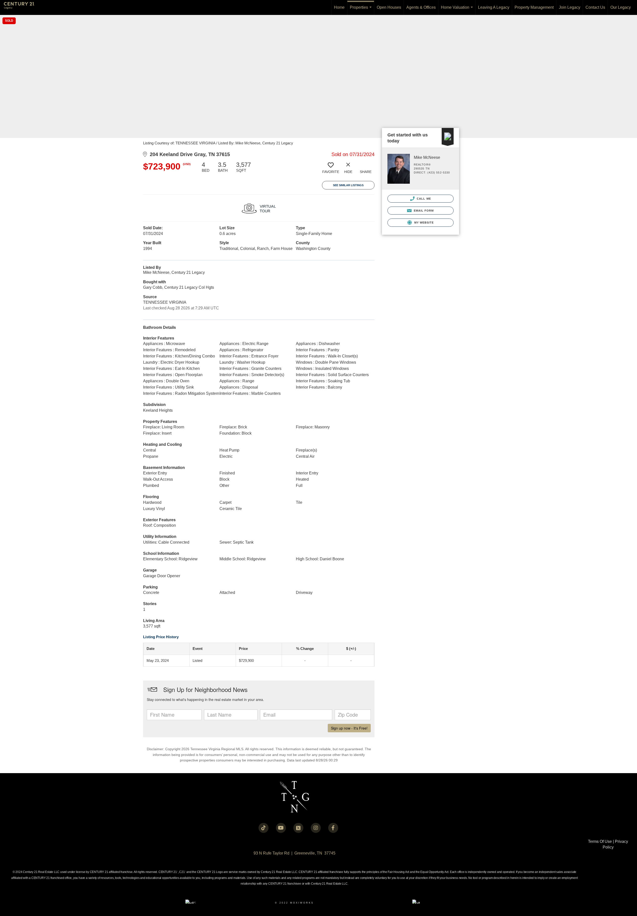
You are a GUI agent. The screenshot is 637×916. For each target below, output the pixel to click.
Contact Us (595, 7)
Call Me (423, 198)
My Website (423, 222)
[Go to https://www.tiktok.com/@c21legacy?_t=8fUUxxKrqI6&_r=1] (263, 828)
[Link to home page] (22, 7)
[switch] (330, 169)
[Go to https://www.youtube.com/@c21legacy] (281, 828)
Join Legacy (569, 7)
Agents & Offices (421, 7)
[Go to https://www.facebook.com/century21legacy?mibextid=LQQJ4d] (333, 828)
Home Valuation (458, 10)
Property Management (534, 7)
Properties (361, 10)
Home (339, 7)
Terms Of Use (600, 841)
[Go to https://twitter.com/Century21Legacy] (298, 828)
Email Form (423, 210)
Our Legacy (620, 7)
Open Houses (389, 7)
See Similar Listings (348, 185)
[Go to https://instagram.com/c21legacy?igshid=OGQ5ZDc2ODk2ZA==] (316, 828)
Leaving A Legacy (493, 7)
